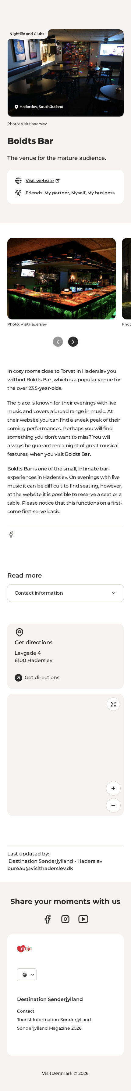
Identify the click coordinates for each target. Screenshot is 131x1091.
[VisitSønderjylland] (35, 948)
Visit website (40, 180)
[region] (65, 755)
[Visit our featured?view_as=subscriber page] (83, 919)
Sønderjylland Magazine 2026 (49, 1028)
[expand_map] (113, 704)
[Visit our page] (65, 919)
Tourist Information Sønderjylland (54, 1019)
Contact (25, 1011)
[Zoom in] (113, 788)
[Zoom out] (113, 805)
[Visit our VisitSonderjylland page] (47, 919)
